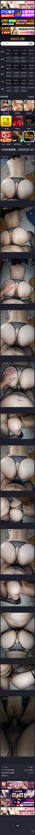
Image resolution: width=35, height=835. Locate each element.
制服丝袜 (8, 68)
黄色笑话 (23, 83)
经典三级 (16, 68)
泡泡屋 (16, 91)
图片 (2, 74)
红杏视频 (8, 91)
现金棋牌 (23, 53)
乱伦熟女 (23, 68)
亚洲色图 (16, 73)
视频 (2, 59)
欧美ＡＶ (23, 58)
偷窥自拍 (8, 73)
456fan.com (17, 39)
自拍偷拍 (16, 58)
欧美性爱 (31, 65)
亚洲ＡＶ (8, 58)
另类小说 (16, 83)
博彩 (2, 52)
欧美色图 (23, 73)
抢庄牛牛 (31, 53)
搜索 (30, 43)
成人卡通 (23, 65)
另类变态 (31, 68)
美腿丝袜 (8, 76)
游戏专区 (31, 50)
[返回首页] (32, 831)
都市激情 (8, 80)
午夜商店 (16, 88)
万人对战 (23, 50)
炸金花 (16, 53)
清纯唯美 (16, 76)
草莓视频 (23, 88)
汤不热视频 (31, 88)
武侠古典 (31, 80)
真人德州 (16, 50)
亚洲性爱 (8, 65)
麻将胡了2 (9, 53)
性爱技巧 (31, 83)
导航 (2, 89)
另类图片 (31, 76)
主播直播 (23, 61)
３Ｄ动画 (31, 58)
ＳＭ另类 (31, 61)
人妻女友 (23, 80)
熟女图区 (23, 76)
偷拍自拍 (16, 65)
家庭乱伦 (16, 80)
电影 (2, 67)
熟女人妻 (8, 61)
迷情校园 (8, 83)
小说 (2, 82)
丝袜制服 (16, 61)
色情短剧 (23, 91)
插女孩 (9, 88)
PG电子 (9, 50)
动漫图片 (31, 73)
